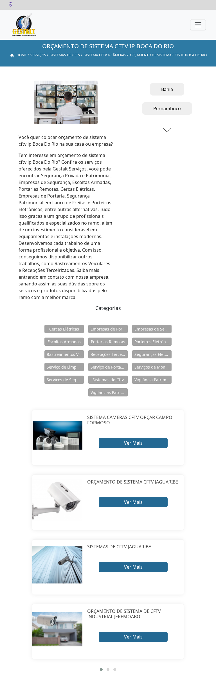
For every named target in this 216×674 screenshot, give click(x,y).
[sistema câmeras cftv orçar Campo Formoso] (57, 435)
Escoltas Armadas (64, 341)
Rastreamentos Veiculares (65, 354)
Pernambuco (167, 108)
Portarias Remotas (108, 341)
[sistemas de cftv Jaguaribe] (57, 565)
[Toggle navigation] (198, 24)
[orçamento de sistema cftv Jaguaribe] (57, 500)
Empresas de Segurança (153, 329)
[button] (101, 669)
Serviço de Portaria (108, 367)
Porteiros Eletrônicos (153, 341)
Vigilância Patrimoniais (153, 379)
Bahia (167, 89)
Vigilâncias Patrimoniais (109, 392)
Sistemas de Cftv (108, 379)
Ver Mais (133, 443)
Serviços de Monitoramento (153, 367)
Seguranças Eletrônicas (153, 354)
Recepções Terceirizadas (109, 354)
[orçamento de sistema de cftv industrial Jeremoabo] (57, 629)
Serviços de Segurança (65, 379)
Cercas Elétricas (64, 329)
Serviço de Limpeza (65, 367)
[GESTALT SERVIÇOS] (24, 24)
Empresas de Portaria (109, 329)
